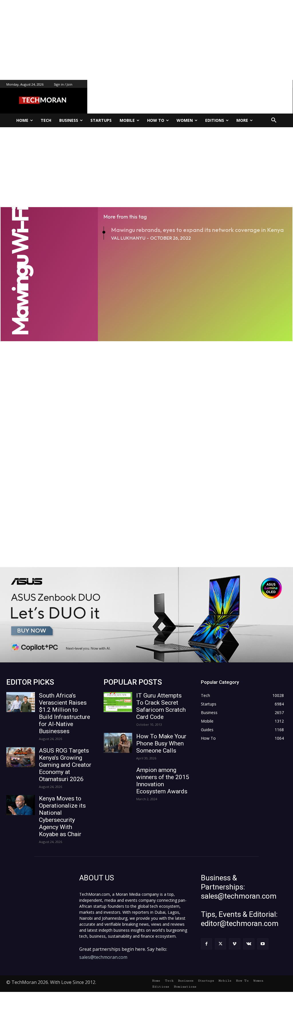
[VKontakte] (248, 943)
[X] (220, 943)
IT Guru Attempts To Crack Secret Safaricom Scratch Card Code (161, 706)
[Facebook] (206, 943)
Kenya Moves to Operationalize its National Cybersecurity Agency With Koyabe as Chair (62, 816)
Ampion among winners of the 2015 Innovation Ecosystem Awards (162, 781)
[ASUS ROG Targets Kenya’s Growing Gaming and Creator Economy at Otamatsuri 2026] (20, 757)
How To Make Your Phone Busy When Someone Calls (161, 743)
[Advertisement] (146, 40)
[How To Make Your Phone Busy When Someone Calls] (118, 743)
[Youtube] (262, 943)
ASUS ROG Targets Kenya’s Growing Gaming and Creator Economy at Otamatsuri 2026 (65, 765)
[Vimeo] (234, 943)
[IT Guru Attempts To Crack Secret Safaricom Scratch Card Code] (118, 702)
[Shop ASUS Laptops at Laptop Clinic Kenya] (146, 614)
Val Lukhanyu (128, 238)
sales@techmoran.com (103, 957)
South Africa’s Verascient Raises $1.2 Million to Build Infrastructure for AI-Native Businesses (64, 713)
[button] (274, 120)
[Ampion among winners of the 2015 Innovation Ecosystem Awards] (118, 777)
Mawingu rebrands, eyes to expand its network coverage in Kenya (197, 229)
